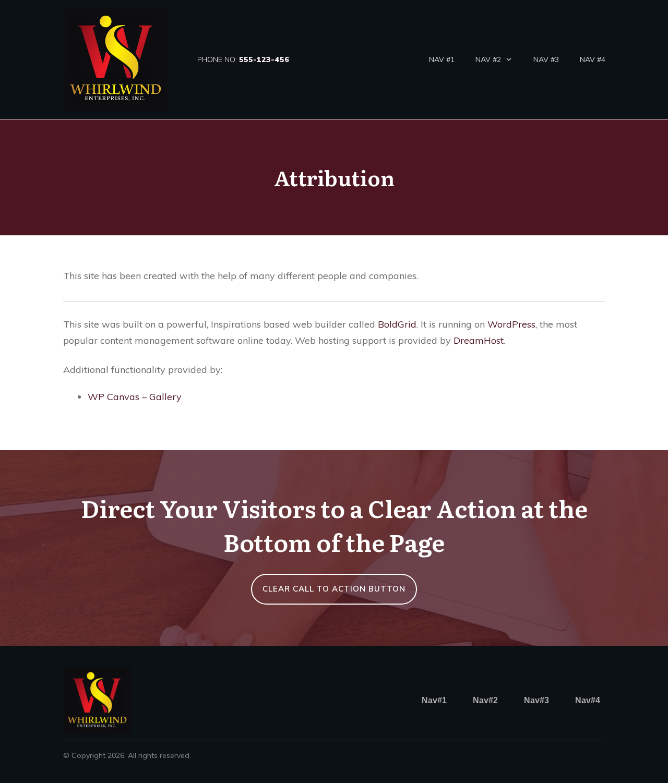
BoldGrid (397, 324)
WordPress (511, 324)
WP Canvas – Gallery (135, 397)
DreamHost (479, 340)
